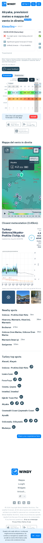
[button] (35, 238)
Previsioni (7, 75)
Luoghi (21, 484)
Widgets (21, 488)
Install (33, 117)
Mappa (21, 480)
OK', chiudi (36, 536)
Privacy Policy (17, 522)
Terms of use (26, 522)
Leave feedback (12, 69)
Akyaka (13, 162)
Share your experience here (29, 436)
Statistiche (19, 75)
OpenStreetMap (28, 209)
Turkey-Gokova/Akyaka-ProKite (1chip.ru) (13, 232)
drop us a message (30, 519)
